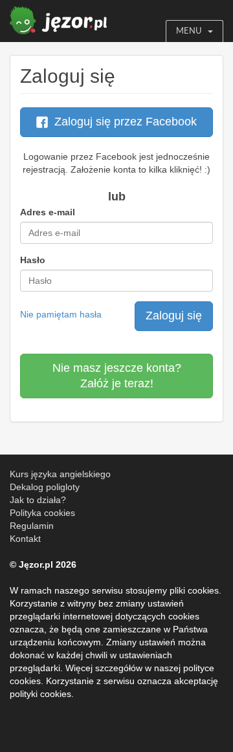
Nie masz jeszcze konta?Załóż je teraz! (116, 375)
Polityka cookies (42, 513)
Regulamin (32, 526)
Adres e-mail (47, 212)
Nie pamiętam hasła (61, 314)
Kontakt (25, 538)
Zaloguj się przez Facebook (125, 121)
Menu (188, 31)
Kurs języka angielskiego (60, 474)
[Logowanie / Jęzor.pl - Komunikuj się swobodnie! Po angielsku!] (58, 17)
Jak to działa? (38, 500)
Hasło (32, 260)
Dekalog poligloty (45, 487)
